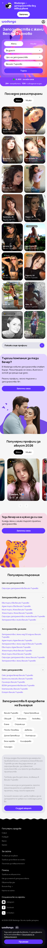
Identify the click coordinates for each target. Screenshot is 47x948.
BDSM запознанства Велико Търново (18, 685)
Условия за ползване (10, 856)
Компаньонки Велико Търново (15, 689)
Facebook (10, 907)
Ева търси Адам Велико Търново (16, 647)
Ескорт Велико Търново (12, 692)
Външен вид (6, 886)
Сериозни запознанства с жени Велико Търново (23, 657)
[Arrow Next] (26, 506)
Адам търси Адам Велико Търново (17, 640)
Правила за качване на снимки (13, 860)
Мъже (33, 43)
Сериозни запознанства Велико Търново (20, 588)
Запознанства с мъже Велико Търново (19, 620)
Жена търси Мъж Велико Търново (17, 650)
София (4, 833)
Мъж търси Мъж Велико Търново (16, 654)
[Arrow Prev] (20, 506)
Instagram (10, 902)
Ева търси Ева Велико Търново (15, 603)
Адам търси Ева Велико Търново (16, 606)
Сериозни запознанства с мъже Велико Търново (23, 616)
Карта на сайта (8, 890)
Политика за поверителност (13, 863)
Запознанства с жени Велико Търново (19, 660)
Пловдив (5, 837)
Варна (4, 841)
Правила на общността (11, 874)
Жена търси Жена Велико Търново (17, 613)
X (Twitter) (10, 913)
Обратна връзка (8, 882)
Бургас (4, 845)
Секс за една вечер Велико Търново (17, 675)
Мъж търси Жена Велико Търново (17, 609)
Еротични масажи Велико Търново (17, 678)
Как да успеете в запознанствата (15, 878)
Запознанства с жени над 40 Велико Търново (22, 644)
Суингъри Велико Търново (13, 682)
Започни (23, 14)
